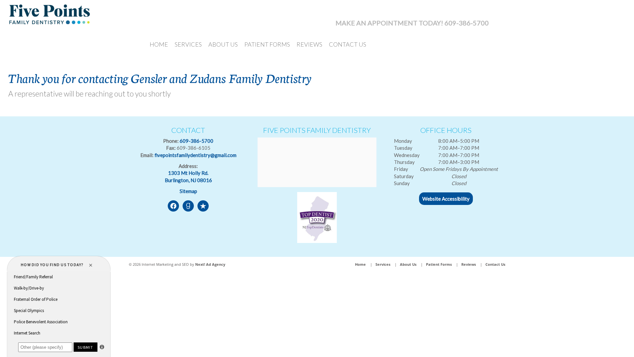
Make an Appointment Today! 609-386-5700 (412, 23)
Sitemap (188, 191)
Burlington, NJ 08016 (188, 180)
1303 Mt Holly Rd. (188, 173)
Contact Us (347, 44)
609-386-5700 (196, 141)
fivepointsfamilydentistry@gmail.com (195, 155)
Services (188, 44)
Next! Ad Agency (210, 264)
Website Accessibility (446, 199)
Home (159, 44)
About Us (223, 44)
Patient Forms (267, 44)
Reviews (309, 44)
